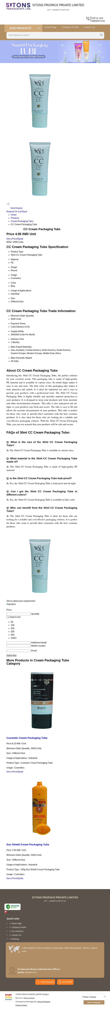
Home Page (51, 27)
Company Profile (70, 27)
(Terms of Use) (29, 998)
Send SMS (67, 981)
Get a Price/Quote (14, 239)
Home (13, 215)
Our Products (20, 28)
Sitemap (15, 939)
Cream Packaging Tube (22, 221)
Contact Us (89, 27)
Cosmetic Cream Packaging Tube (26, 738)
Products (15, 218)
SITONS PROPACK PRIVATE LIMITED (58, 7)
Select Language (93, 1002)
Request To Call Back (16, 211)
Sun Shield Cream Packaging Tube (27, 844)
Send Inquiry (16, 208)
